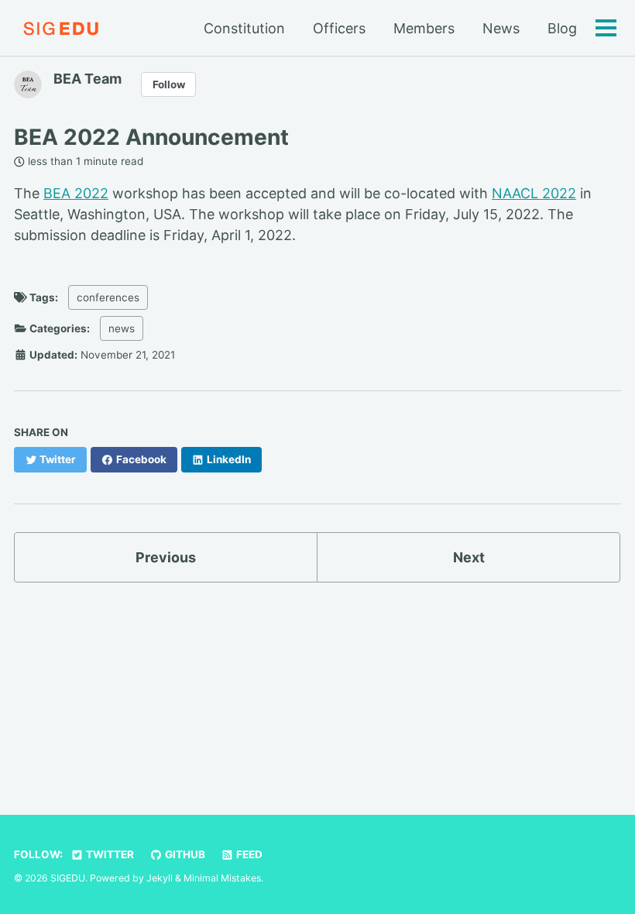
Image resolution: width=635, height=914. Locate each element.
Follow (169, 84)
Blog (562, 28)
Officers (339, 28)
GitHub (184, 854)
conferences (108, 297)
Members (424, 28)
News (501, 28)
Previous (166, 557)
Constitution (244, 28)
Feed (248, 854)
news (121, 328)
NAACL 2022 (534, 193)
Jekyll (159, 878)
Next (469, 557)
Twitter (109, 854)
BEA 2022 (75, 193)
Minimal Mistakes (222, 878)
